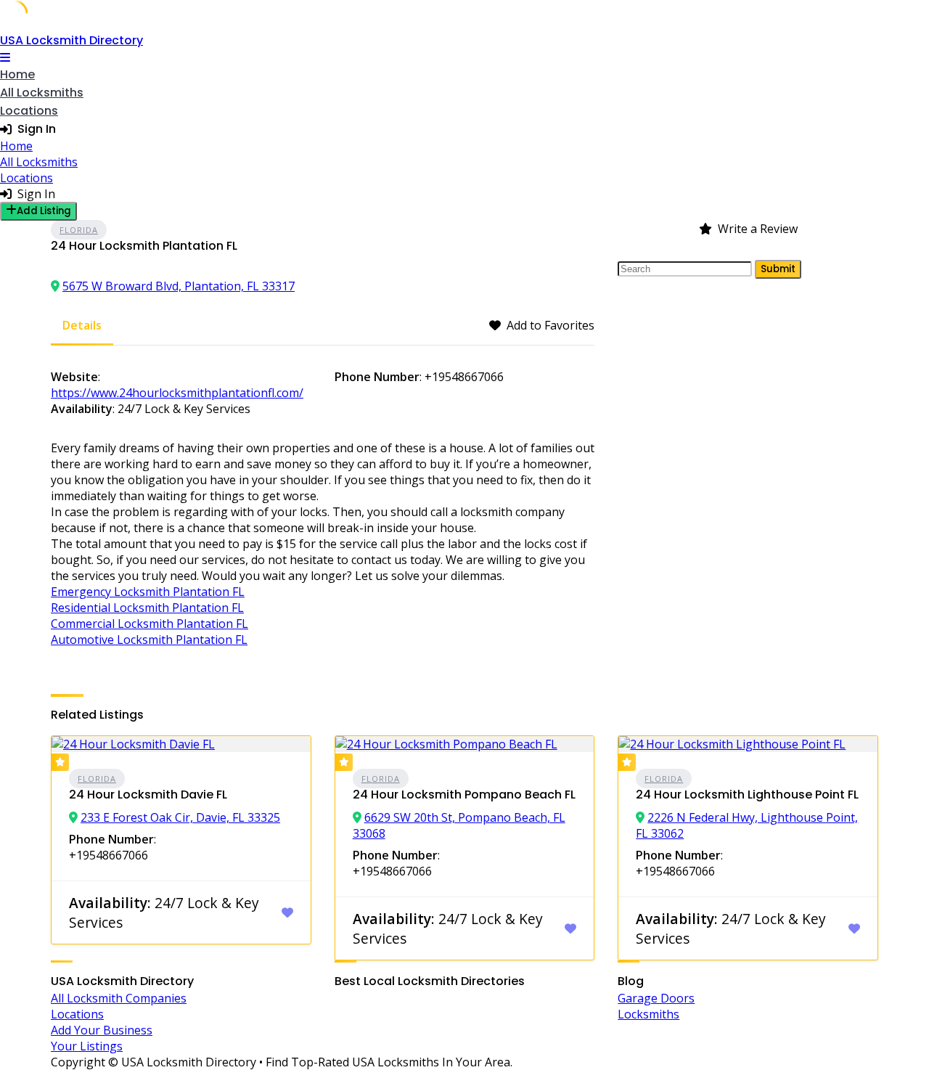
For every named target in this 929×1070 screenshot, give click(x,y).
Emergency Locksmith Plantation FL (148, 592)
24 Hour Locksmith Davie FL (148, 794)
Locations (29, 110)
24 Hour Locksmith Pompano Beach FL (464, 794)
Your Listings (87, 1046)
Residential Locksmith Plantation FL (147, 608)
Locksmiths (648, 1014)
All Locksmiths (41, 92)
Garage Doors (656, 998)
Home (17, 74)
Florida (79, 229)
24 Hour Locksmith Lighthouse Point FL (747, 794)
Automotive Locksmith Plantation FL (149, 640)
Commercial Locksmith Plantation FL (149, 624)
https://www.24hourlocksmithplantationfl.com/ (177, 393)
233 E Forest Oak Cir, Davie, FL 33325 (180, 817)
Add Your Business (101, 1030)
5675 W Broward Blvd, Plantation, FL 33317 (178, 286)
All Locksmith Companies (119, 998)
